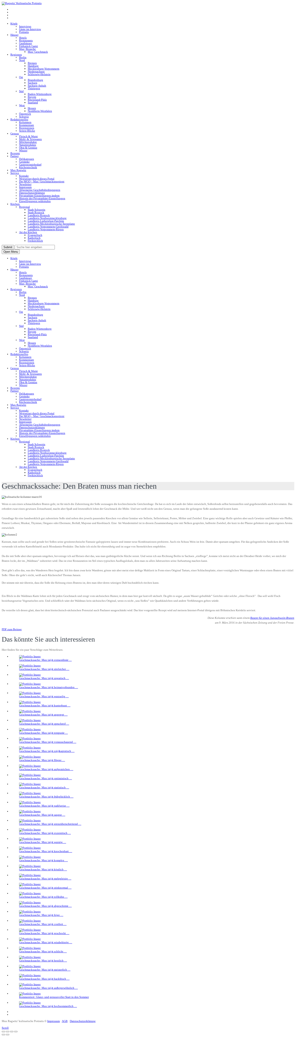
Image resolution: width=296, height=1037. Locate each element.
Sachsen (32, 82)
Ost (21, 77)
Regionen (16, 54)
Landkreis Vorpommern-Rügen (46, 229)
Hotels (23, 37)
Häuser (14, 34)
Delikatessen (26, 159)
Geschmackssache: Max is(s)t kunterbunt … (44, 705)
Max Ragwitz (18, 170)
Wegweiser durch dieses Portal (36, 178)
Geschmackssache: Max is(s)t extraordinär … (45, 660)
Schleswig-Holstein (39, 74)
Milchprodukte (28, 142)
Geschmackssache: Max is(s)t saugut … (42, 814)
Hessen (32, 108)
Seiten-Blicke (27, 130)
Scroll (5, 1027)
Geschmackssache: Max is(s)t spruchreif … (44, 723)
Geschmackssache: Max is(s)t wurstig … (42, 842)
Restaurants (26, 40)
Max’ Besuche (27, 49)
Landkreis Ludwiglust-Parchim (46, 221)
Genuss (14, 133)
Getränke (24, 161)
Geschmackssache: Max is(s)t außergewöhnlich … (48, 987)
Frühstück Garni (28, 46)
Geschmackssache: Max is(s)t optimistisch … (45, 778)
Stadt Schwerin (36, 209)
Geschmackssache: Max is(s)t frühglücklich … (46, 796)
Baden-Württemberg (40, 94)
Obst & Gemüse (28, 147)
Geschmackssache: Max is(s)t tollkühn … (43, 896)
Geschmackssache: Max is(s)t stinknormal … (45, 887)
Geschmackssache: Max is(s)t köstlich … (43, 869)
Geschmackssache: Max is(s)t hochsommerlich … (48, 1006)
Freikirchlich (35, 240)
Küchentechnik (28, 167)
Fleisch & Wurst (28, 136)
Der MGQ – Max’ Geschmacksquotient (41, 181)
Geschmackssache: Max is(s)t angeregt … (43, 714)
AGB (65, 1021)
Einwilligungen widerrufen (35, 201)
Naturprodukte (27, 144)
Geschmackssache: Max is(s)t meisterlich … (44, 969)
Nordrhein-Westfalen (40, 111)
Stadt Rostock (36, 212)
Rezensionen (26, 127)
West (22, 105)
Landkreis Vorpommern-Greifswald (48, 226)
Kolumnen (25, 122)
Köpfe (14, 23)
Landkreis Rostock (39, 215)
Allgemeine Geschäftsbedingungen (39, 190)
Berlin (22, 57)
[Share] (7, 1031)
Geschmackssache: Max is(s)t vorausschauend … (47, 742)
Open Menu (10, 251)
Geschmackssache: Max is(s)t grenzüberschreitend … (50, 824)
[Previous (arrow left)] (3, 1034)
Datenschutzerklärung (32, 192)
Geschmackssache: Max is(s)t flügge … (42, 760)
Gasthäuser (25, 43)
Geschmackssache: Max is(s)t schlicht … (43, 951)
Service (14, 173)
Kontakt (24, 175)
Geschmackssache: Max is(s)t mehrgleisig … (45, 878)
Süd (21, 91)
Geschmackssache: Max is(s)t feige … (41, 915)
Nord (22, 60)
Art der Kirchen (28, 232)
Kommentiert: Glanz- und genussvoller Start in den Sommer (54, 997)
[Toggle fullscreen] (11, 1031)
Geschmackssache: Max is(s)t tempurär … (43, 732)
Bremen (32, 63)
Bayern (32, 96)
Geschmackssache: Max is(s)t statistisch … (44, 787)
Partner (14, 156)
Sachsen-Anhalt (37, 85)
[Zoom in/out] (16, 1031)
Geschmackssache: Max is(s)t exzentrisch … (45, 833)
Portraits (24, 32)
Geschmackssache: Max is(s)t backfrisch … (44, 978)
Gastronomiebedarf (30, 164)
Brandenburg (35, 80)
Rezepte (15, 153)
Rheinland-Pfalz (37, 99)
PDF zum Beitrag (12, 629)
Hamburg (33, 65)
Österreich (25, 113)
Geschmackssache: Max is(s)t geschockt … (44, 933)
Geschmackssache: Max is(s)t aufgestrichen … (46, 769)
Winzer (23, 150)
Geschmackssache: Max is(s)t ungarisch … (44, 678)
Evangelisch (35, 235)
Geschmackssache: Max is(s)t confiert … (43, 924)
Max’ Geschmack (38, 51)
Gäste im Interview (30, 29)
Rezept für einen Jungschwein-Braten (272, 617)
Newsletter (25, 184)
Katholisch (34, 237)
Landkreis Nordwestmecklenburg (47, 218)
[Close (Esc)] (3, 1031)
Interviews (25, 26)
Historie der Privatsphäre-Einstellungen (42, 198)
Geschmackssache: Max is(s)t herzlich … (43, 960)
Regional (24, 206)
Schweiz (24, 116)
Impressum (25, 187)
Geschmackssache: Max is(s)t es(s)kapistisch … (47, 751)
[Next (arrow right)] (7, 1034)
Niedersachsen (36, 71)
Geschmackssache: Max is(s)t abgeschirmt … (45, 906)
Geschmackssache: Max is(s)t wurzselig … (44, 696)
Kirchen (15, 204)
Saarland (33, 102)
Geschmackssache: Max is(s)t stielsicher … (44, 669)
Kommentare (26, 125)
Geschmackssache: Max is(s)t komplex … (43, 860)
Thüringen (34, 88)
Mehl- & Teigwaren (30, 139)
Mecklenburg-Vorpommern (43, 68)
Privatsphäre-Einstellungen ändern (39, 195)
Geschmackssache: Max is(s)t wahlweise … (44, 805)
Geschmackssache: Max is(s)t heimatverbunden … (48, 687)
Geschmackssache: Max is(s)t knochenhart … (45, 851)
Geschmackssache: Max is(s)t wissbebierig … (45, 942)
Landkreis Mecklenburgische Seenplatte (51, 223)
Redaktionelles (19, 119)
